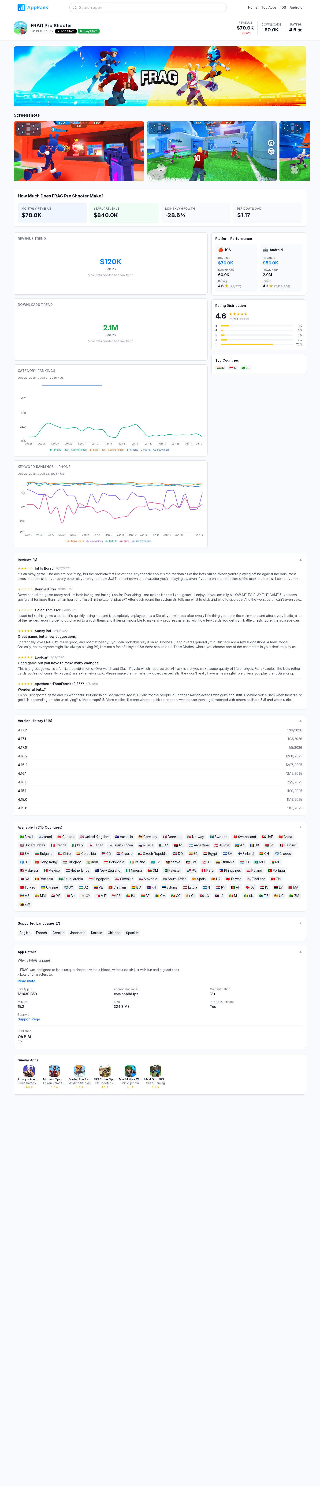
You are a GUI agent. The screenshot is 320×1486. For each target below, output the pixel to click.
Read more (26, 981)
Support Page (29, 1019)
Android (296, 7)
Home (252, 7)
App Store (68, 31)
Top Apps (269, 7)
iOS (283, 7)
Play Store (91, 31)
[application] (111, 417)
